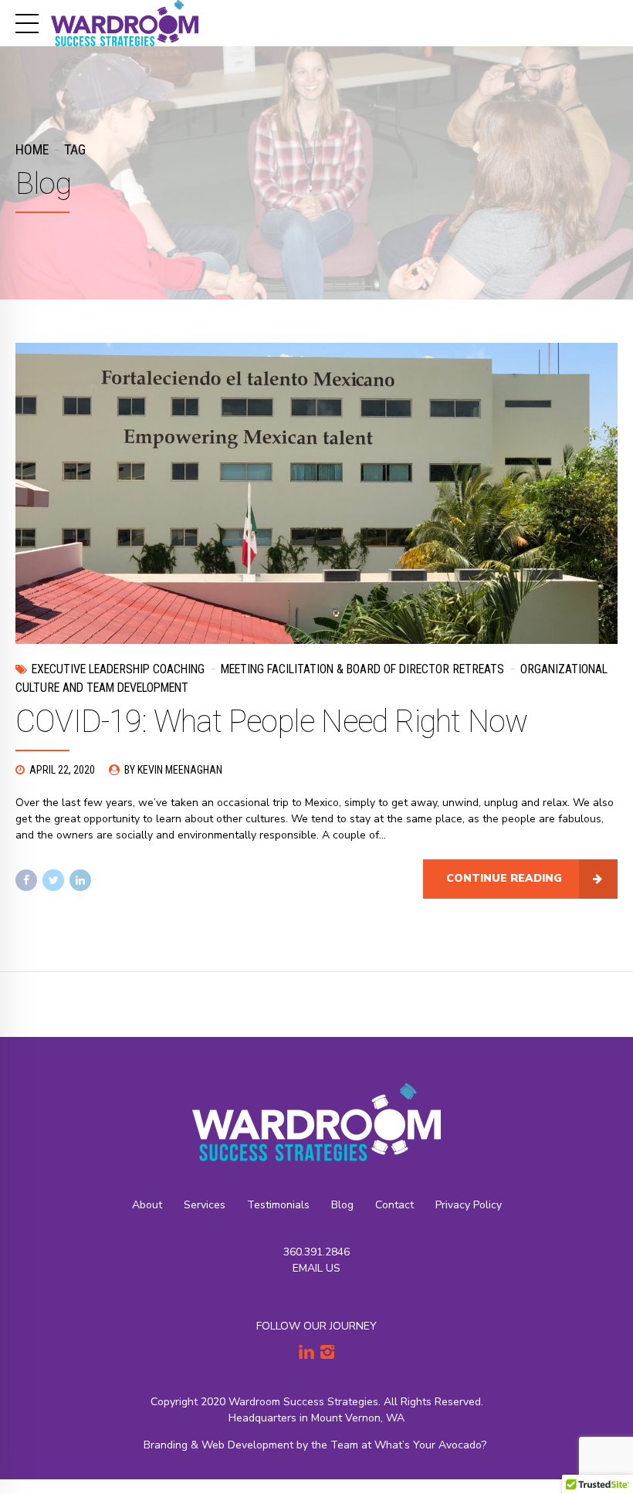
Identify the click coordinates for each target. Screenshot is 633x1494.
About (147, 1205)
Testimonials (278, 1205)
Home (32, 149)
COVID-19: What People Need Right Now (271, 721)
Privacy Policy (468, 1205)
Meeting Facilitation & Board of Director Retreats (362, 669)
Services (204, 1205)
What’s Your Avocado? (431, 1445)
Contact (394, 1205)
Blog (342, 1205)
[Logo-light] (316, 1122)
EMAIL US (316, 1268)
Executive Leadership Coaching (118, 669)
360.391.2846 (316, 1252)
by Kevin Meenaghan (173, 770)
